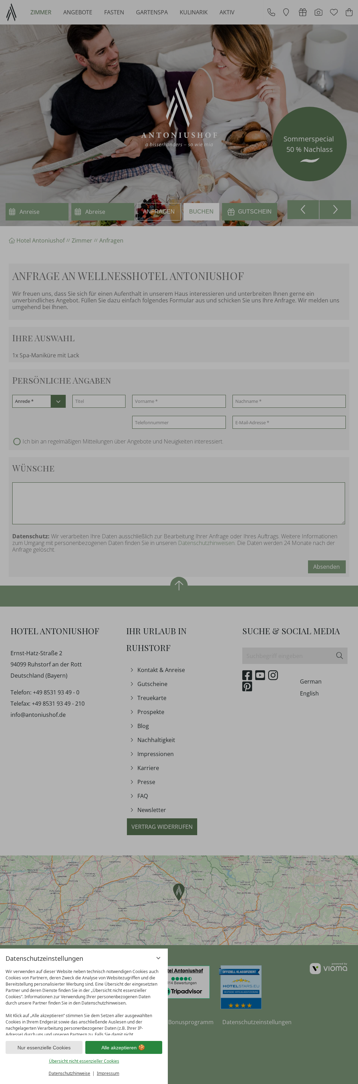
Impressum (108, 1073)
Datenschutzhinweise (69, 1073)
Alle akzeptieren (119, 1047)
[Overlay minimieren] (158, 958)
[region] (84, 1000)
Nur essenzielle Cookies (44, 1047)
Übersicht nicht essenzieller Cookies (84, 1061)
